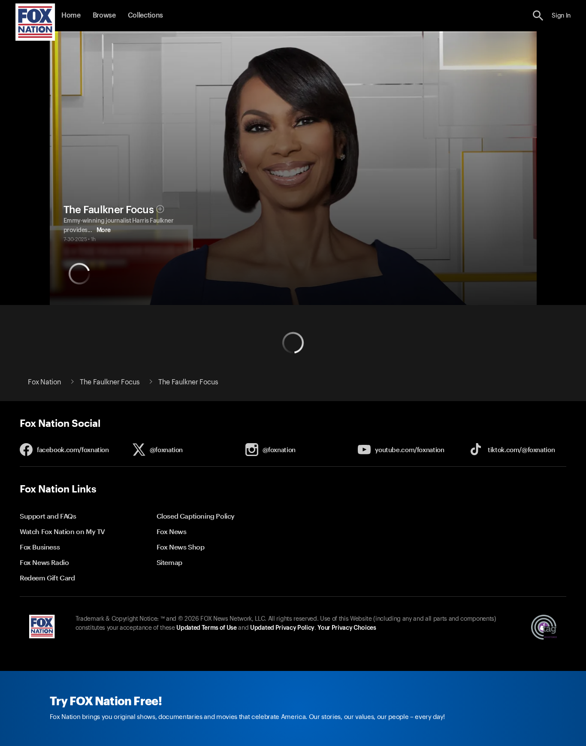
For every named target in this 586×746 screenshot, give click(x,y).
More (104, 230)
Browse (104, 15)
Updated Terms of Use (206, 628)
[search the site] (538, 16)
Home (71, 15)
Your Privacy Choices (346, 628)
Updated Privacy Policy (282, 628)
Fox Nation (44, 382)
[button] (538, 16)
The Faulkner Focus (108, 210)
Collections (145, 15)
